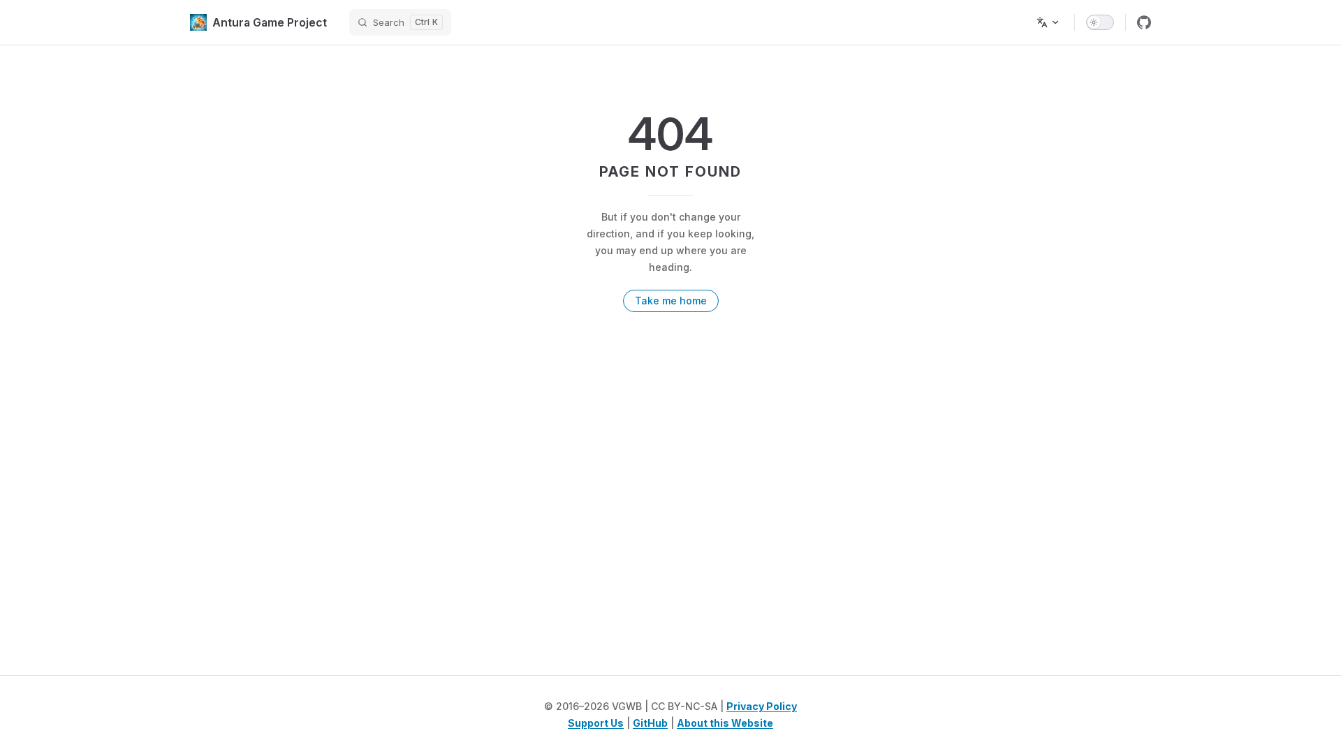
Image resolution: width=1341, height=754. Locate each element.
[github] (1144, 22)
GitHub (650, 723)
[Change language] (1048, 22)
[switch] (1100, 22)
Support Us (596, 723)
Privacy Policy (761, 706)
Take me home (671, 300)
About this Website (725, 723)
